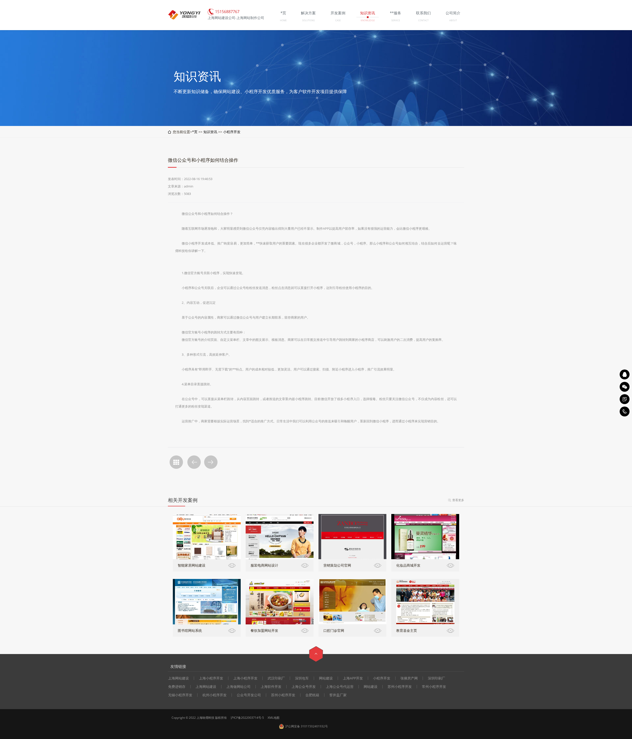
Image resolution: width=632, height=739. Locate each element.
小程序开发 (231, 131)
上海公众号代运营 (340, 686)
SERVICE (395, 20)
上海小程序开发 (211, 678)
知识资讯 (210, 131)
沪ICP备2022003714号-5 (247, 718)
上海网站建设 (178, 678)
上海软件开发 (271, 686)
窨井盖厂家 (338, 695)
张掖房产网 (409, 678)
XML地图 (273, 718)
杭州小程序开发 (214, 695)
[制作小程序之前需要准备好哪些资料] (194, 462)
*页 (195, 131)
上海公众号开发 (304, 686)
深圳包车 (302, 678)
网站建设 (326, 678)
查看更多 (458, 500)
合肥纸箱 (312, 695)
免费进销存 (176, 686)
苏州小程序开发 (400, 686)
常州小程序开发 (434, 686)
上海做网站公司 (238, 686)
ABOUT (453, 20)
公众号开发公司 (249, 695)
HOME (283, 20)
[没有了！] (210, 462)
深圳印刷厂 (436, 678)
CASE (338, 20)
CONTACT (423, 20)
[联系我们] (625, 399)
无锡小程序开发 (180, 695)
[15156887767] (625, 411)
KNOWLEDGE (368, 20)
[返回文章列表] (176, 462)
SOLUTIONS (308, 20)
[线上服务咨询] (625, 374)
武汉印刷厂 (276, 678)
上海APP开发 (353, 678)
